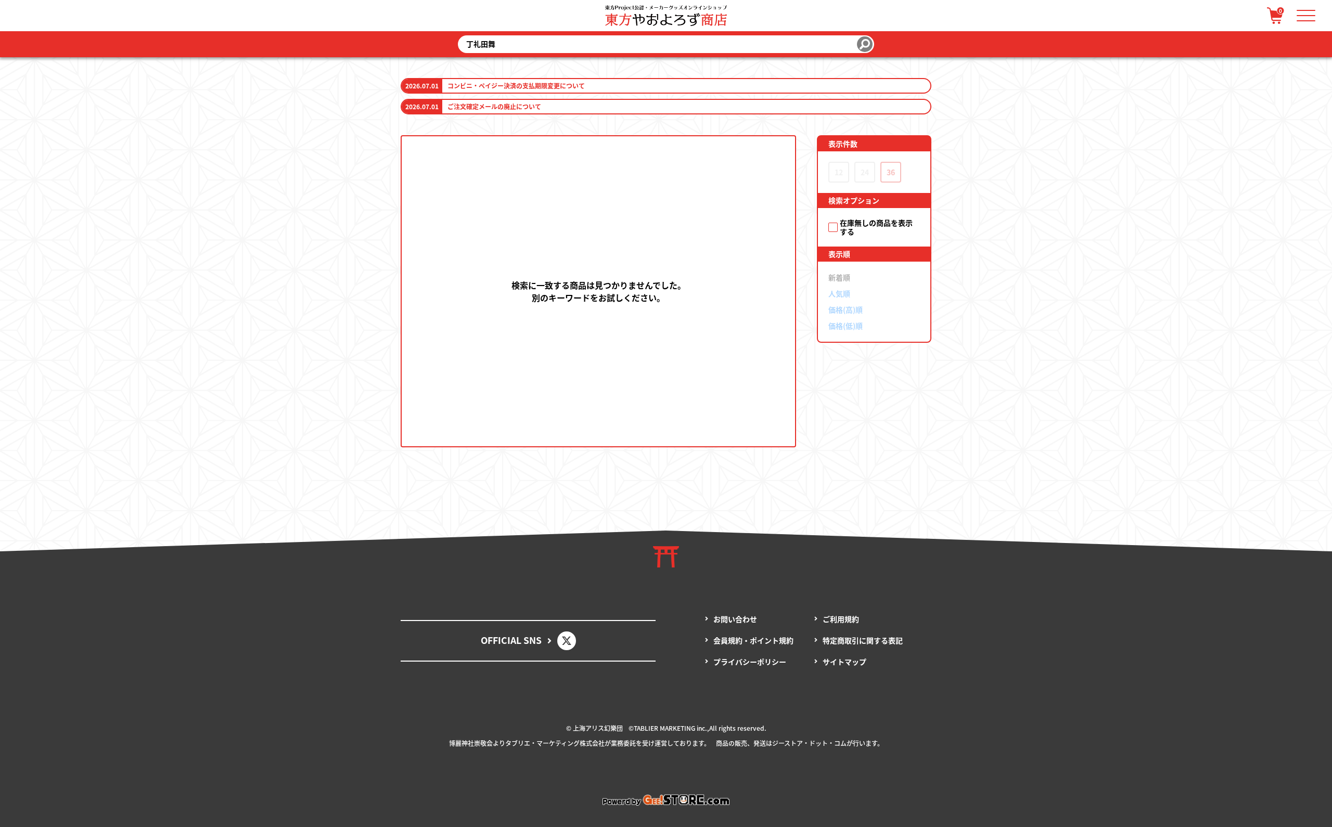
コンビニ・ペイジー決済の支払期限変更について (516, 85)
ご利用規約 (841, 619)
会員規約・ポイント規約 (753, 640)
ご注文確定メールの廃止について (494, 106)
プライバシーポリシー (749, 661)
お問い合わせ (735, 619)
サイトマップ (844, 661)
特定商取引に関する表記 (863, 640)
